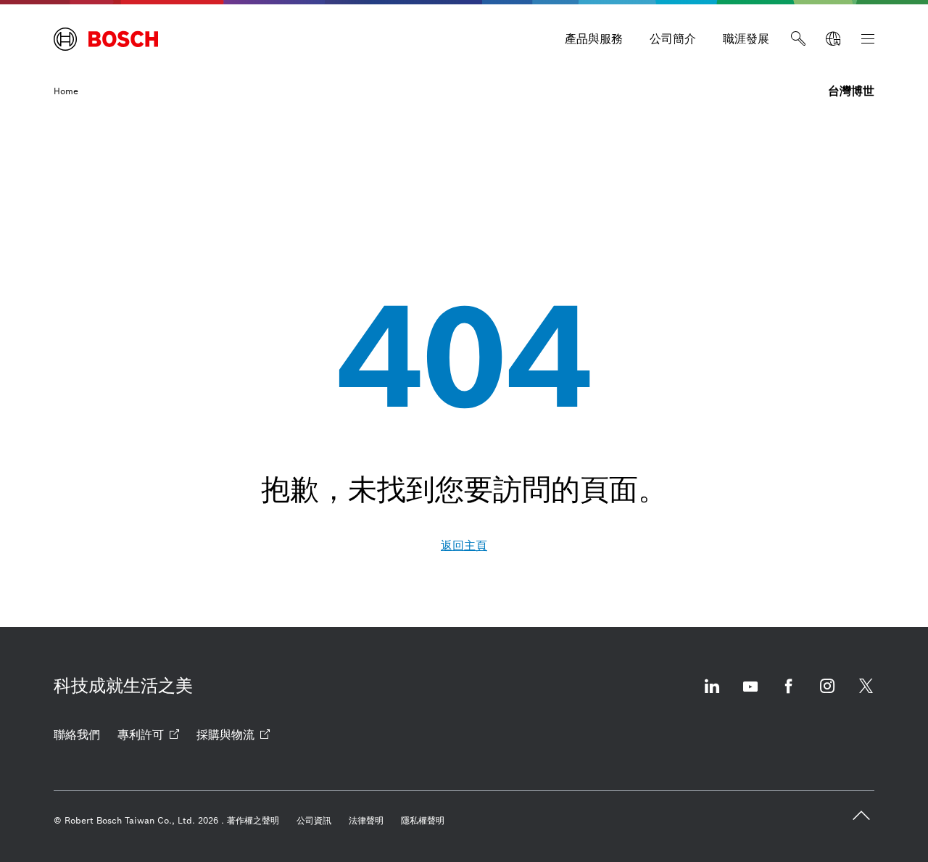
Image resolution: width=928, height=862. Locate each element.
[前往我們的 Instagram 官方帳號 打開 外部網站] (827, 695)
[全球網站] (833, 39)
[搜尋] (798, 39)
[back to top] (861, 815)
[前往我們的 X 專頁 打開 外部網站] (865, 695)
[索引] (867, 39)
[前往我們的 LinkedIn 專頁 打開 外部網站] (712, 695)
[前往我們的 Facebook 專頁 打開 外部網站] (788, 695)
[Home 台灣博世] (106, 39)
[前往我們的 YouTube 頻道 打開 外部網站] (750, 695)
